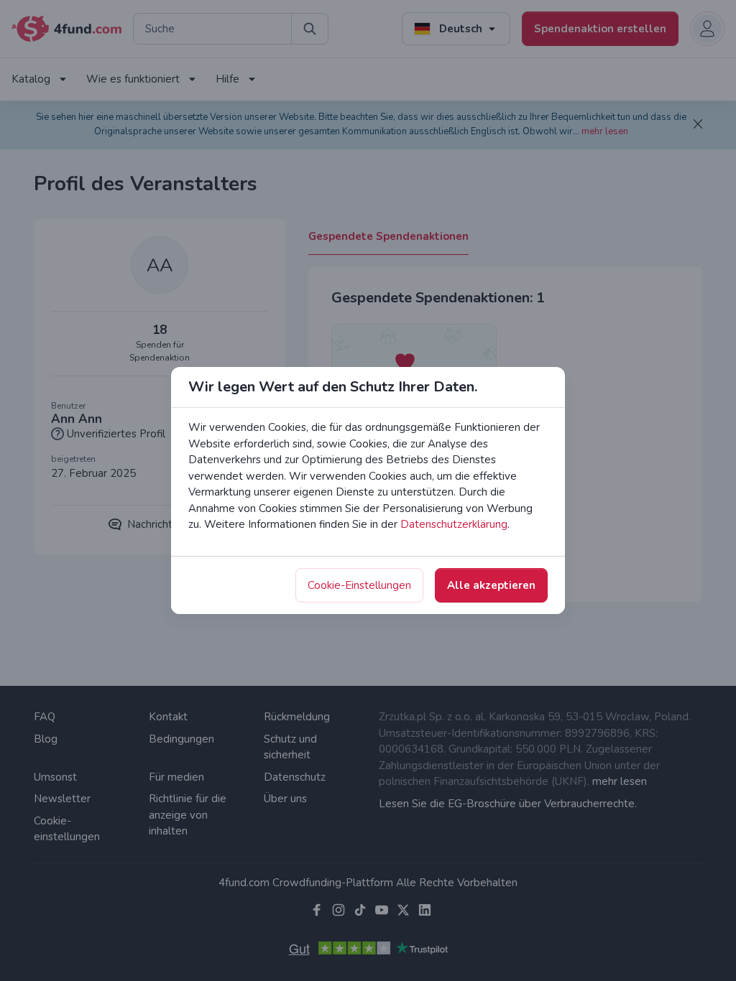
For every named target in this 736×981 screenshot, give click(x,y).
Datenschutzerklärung (453, 524)
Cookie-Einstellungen (359, 585)
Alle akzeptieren (491, 585)
